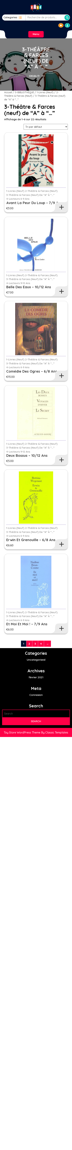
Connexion (36, 695)
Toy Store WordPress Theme (22, 732)
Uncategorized (36, 659)
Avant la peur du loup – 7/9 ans (34, 203)
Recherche (67, 17)
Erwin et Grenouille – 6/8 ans (30, 540)
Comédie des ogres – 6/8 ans (31, 371)
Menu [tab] (36, 34)
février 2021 (36, 677)
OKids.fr (34, 75)
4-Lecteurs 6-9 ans (17, 198)
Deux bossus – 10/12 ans (27, 455)
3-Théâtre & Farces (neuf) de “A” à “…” (30, 195)
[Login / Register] (67, 25)
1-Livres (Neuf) (45, 92)
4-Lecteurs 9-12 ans (18, 283)
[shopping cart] (60, 25)
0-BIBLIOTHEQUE (24, 92)
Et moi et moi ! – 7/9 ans (26, 624)
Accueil (8, 92)
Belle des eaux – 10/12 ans (28, 287)
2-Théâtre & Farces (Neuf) (41, 191)
